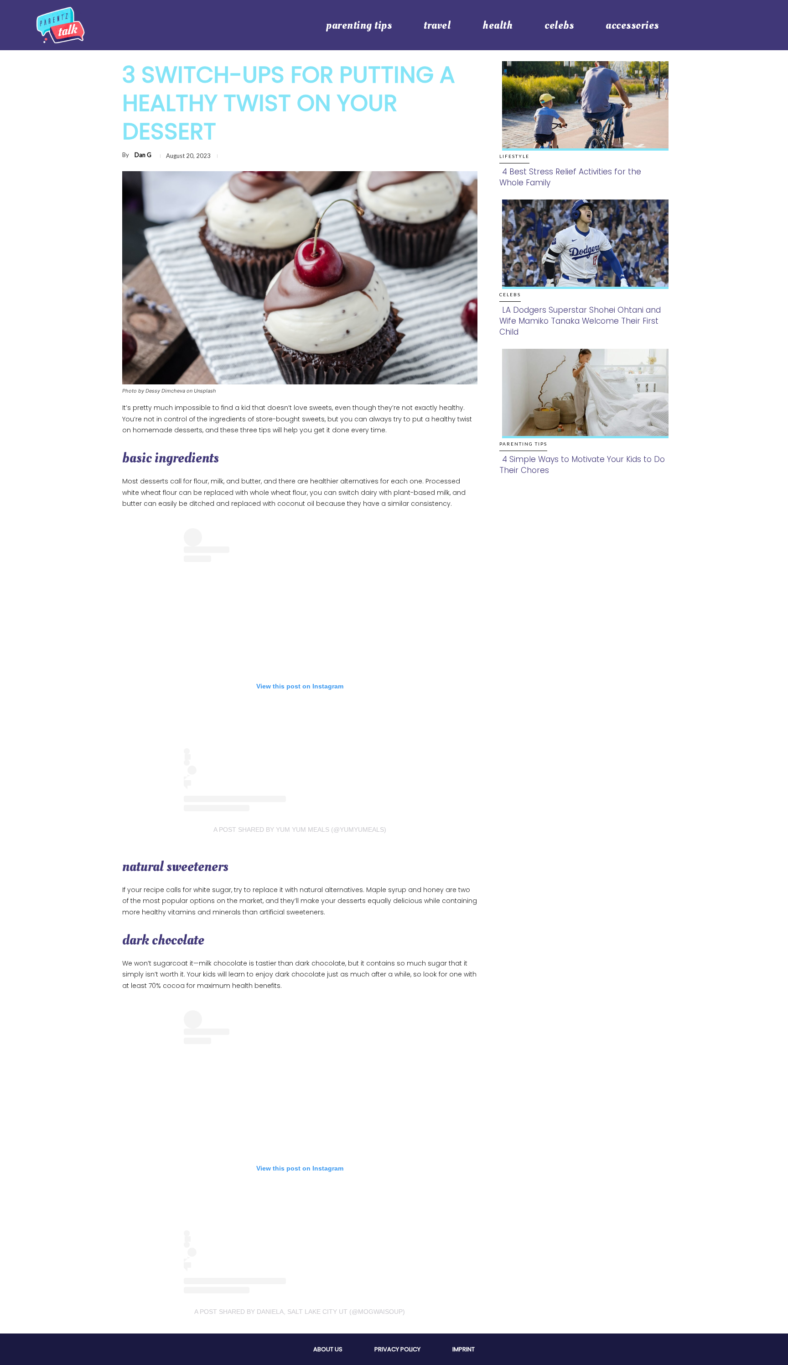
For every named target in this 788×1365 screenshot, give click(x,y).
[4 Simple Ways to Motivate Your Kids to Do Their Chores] (582, 403)
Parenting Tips (523, 443)
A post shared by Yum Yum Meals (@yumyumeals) (299, 829)
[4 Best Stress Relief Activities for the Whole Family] (582, 115)
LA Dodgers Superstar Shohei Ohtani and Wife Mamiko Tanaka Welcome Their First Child (580, 320)
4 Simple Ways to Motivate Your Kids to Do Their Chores (582, 465)
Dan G (143, 154)
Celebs (510, 294)
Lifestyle (514, 156)
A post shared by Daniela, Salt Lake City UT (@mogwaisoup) (299, 1311)
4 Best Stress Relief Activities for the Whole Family (570, 177)
